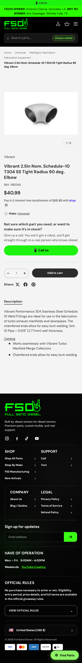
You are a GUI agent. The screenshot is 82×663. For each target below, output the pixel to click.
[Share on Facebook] (25, 284)
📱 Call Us (41, 3)
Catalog (9, 339)
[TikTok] (27, 438)
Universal (20, 52)
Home (7, 52)
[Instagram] (7, 438)
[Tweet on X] (17, 284)
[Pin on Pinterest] (33, 284)
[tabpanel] (41, 333)
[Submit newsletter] (70, 537)
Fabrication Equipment (17, 57)
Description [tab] (13, 301)
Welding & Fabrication (42, 52)
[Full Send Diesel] (23, 407)
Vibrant (9, 157)
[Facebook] (17, 438)
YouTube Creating (33, 567)
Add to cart (55, 273)
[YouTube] (37, 438)
